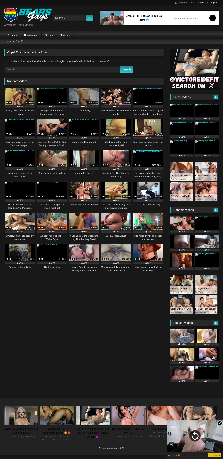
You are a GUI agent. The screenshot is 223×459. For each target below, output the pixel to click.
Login (201, 2)
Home (14, 35)
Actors (66, 35)
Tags (50, 35)
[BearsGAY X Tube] (28, 15)
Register (214, 2)
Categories (32, 35)
